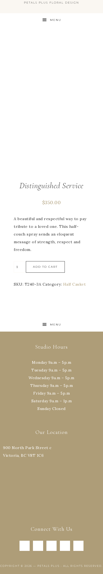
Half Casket (74, 284)
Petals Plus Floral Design (51, 44)
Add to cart (45, 267)
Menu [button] (55, 20)
